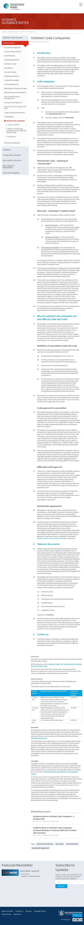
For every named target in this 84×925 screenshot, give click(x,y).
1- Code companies (12, 125)
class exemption (72, 844)
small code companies (45, 844)
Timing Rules (9, 117)
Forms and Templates (11, 173)
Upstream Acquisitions (12, 143)
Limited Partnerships (11, 80)
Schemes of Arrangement (13, 102)
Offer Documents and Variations (15, 92)
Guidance (4, 31)
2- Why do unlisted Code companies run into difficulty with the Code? (16, 130)
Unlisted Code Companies (15, 121)
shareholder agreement (40, 848)
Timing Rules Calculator (12, 155)
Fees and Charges (10, 72)
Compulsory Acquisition (12, 47)
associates (59, 844)
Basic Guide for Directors (12, 160)
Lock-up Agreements (11, 84)
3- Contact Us (11, 136)
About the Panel (7, 911)
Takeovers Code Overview (13, 37)
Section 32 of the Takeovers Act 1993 (15, 107)
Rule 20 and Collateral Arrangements (12, 97)
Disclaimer (17, 914)
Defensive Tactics (10, 64)
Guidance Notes (13, 31)
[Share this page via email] (77, 921)
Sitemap (28, 911)
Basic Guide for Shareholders (8, 166)
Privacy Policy (6, 914)
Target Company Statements (14, 112)
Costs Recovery (9, 56)
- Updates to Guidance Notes (30, 876)
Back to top (77, 915)
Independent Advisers (11, 76)
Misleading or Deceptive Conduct (15, 88)
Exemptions (8, 68)
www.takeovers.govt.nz (39, 738)
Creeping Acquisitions (11, 60)
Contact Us (19, 911)
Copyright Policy (39, 911)
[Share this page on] (74, 921)
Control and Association (12, 52)
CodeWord (7, 150)
